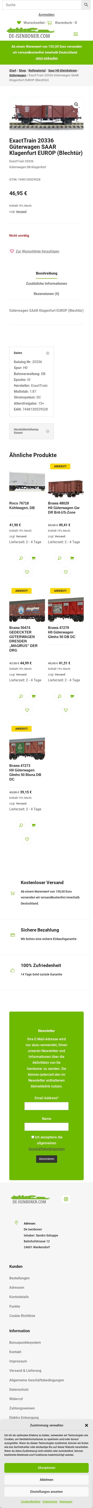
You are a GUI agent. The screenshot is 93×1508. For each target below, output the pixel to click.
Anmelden (46, 15)
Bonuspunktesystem (25, 1342)
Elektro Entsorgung (24, 1418)
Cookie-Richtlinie (30, 1501)
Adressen (16, 1287)
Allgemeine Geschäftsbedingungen (36, 1380)
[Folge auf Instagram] (66, 1199)
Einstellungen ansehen (46, 1492)
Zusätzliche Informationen (46, 283)
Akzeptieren (46, 1468)
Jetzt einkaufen (46, 58)
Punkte (14, 1306)
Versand (21, 211)
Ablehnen (46, 1480)
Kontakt (15, 1352)
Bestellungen (19, 1278)
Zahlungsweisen (22, 1408)
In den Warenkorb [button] (33, 558)
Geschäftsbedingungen (47, 1149)
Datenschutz (50, 1501)
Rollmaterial (37, 70)
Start (12, 70)
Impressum (65, 1501)
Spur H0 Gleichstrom (62, 70)
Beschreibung (46, 273)
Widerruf (16, 1399)
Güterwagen (17, 75)
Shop (22, 70)
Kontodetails (19, 1297)
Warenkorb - (65, 23)
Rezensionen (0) (46, 294)
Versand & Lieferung (25, 1371)
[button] (86, 1425)
